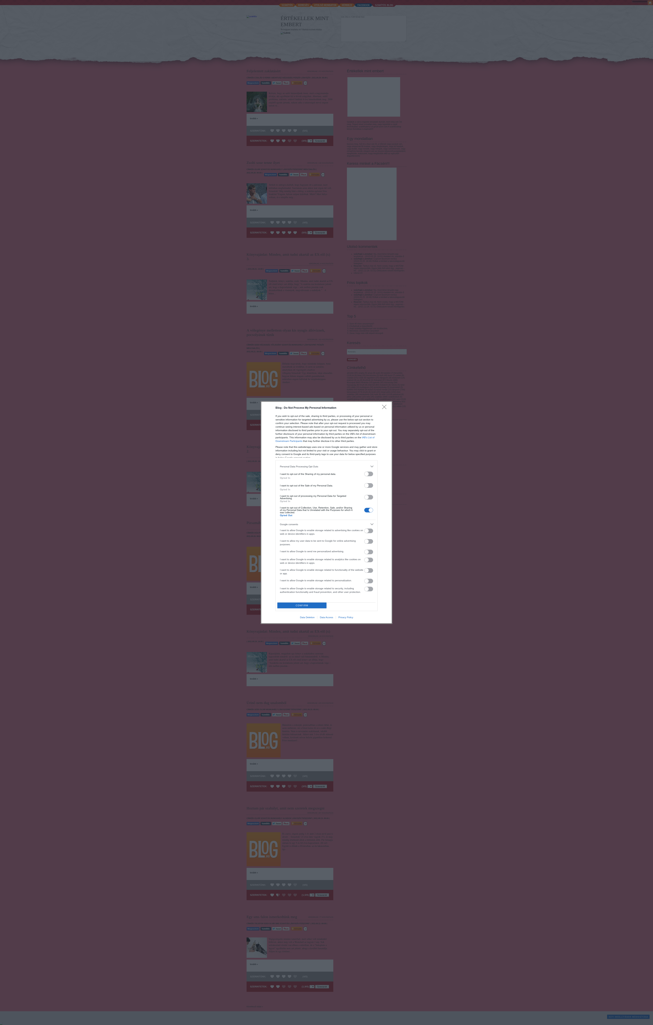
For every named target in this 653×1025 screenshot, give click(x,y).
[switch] (368, 474)
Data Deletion (307, 617)
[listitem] (326, 466)
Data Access (326, 617)
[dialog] (326, 512)
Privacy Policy (345, 617)
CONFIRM (302, 605)
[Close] (385, 408)
